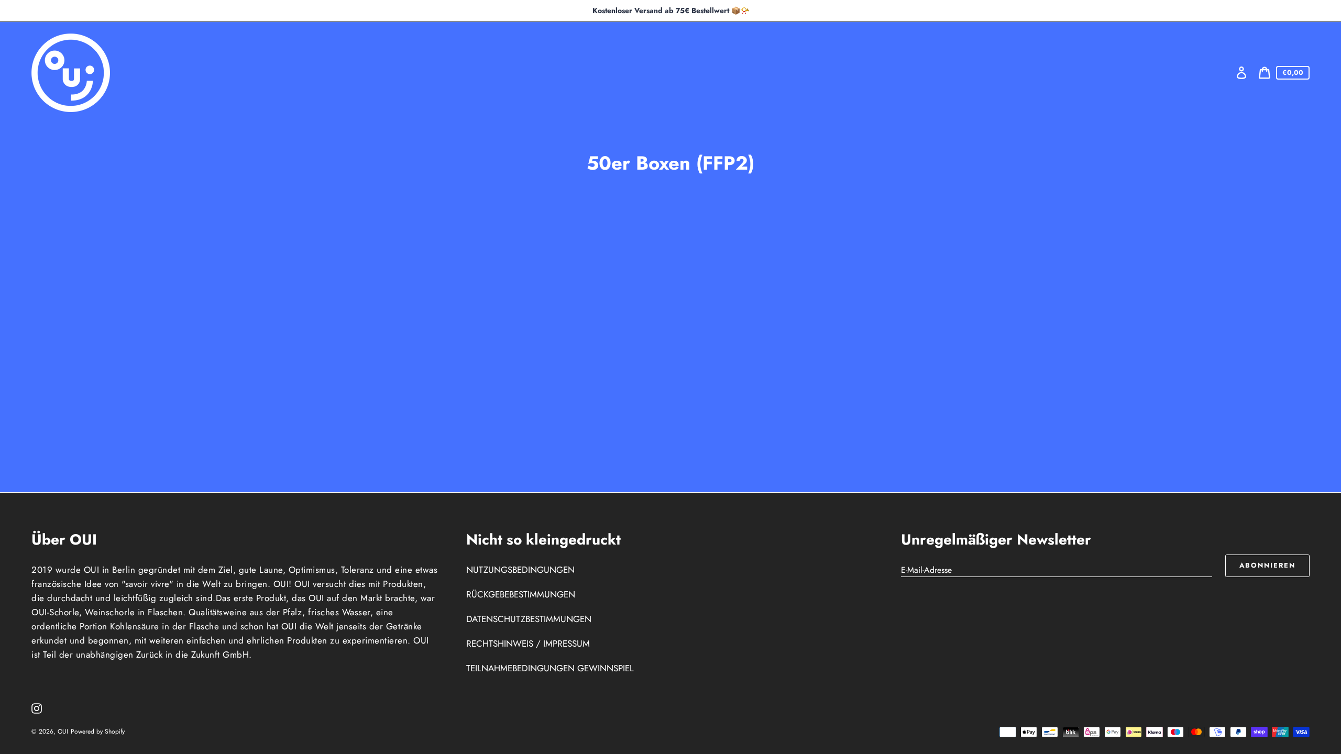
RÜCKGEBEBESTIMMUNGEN (520, 594)
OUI (63, 731)
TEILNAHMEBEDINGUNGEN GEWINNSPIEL (550, 668)
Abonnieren (1267, 565)
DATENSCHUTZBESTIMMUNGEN (528, 619)
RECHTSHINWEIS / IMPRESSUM (528, 643)
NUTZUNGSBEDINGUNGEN (520, 569)
